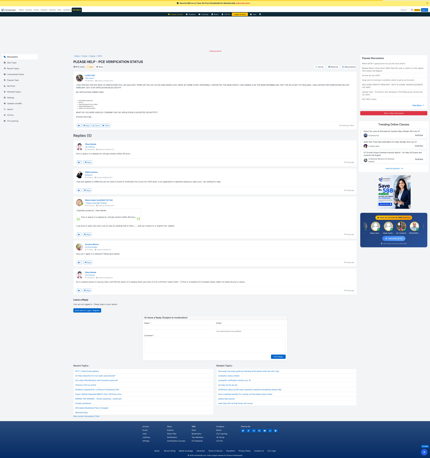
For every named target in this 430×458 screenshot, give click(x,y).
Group (221, 437)
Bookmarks (196, 434)
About (156, 451)
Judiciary (146, 437)
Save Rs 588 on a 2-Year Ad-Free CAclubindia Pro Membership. (215, 3)
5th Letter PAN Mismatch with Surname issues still (96, 380)
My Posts (11, 86)
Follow (106, 125)
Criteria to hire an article (85, 385)
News (169, 426)
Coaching (204, 14)
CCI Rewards (197, 441)
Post (97, 416)
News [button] (21, 10)
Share (97, 125)
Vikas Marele (90, 144)
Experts (170, 430)
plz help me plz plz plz (228, 385)
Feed (194, 430)
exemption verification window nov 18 (234, 380)
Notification (172, 437)
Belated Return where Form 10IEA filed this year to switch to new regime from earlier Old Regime (393, 69)
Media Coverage (186, 451)
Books (216, 14)
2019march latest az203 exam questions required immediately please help (249, 389)
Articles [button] (28, 10)
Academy (192, 14)
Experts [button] (44, 10)
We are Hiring (169, 451)
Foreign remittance (83, 403)
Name (147, 323)
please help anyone (226, 399)
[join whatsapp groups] (270, 430)
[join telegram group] (276, 430)
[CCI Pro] (393, 192)
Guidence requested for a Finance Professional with (97, 389)
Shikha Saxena (91, 172)
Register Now (240, 14)
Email (219, 323)
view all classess (393, 168)
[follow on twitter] (243, 430)
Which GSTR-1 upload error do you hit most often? (383, 63)
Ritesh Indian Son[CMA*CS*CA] (99, 200)
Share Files (171, 434)
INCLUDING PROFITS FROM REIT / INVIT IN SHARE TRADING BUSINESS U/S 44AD (392, 85)
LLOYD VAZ (90, 75)
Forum (145, 430)
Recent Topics (13, 68)
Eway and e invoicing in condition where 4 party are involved (388, 80)
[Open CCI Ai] (424, 452)
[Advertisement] (215, 33)
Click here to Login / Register (87, 310)
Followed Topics (14, 92)
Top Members (197, 437)
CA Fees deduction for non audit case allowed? (95, 376)
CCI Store (77, 10)
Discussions (12, 57)
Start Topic (12, 63)
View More (417, 105)
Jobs (254, 14)
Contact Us (259, 451)
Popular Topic (13, 80)
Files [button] (59, 10)
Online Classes (393, 124)
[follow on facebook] (248, 430)
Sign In (424, 10)
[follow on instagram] (254, 430)
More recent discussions (83, 416)
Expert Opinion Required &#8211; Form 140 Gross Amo (98, 394)
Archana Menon (92, 244)
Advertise (201, 451)
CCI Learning (12, 121)
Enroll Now (419, 135)
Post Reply (278, 357)
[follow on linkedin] (259, 430)
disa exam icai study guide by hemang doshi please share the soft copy (248, 371)
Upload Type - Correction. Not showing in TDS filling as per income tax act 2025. (392, 93)
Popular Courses (177, 14)
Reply (87, 125)
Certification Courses (176, 441)
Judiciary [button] (67, 10)
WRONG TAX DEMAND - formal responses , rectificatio (98, 399)
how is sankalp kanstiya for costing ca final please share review (245, 394)
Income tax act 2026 (371, 75)
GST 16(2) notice (369, 99)
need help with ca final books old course (235, 403)
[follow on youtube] (265, 430)
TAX (193, 426)
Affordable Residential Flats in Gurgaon (92, 408)
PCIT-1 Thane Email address (87, 371)
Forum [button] (36, 10)
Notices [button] (52, 10)
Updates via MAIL (14, 103)
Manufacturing (81, 412)
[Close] (427, 3)
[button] (411, 10)
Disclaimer (230, 451)
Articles (145, 426)
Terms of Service (215, 451)
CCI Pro (227, 14)
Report (352, 125)
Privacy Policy (245, 451)
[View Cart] (260, 14)
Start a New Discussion (394, 113)
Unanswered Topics (15, 74)
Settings (10, 97)
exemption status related (228, 376)
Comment (149, 335)
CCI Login (271, 451)
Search (10, 109)
